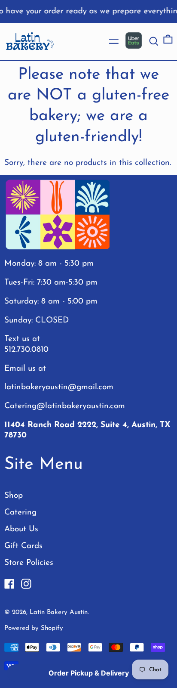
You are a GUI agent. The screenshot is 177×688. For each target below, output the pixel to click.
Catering (20, 512)
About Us (21, 529)
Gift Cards (23, 546)
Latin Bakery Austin (59, 612)
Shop (13, 496)
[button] (154, 41)
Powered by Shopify (33, 628)
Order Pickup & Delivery (89, 673)
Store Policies (28, 563)
